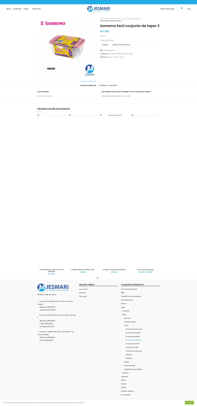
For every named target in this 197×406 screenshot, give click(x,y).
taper (122, 57)
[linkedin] (186, 2)
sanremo (116, 57)
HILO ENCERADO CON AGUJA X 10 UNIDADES (52, 270)
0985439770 (51, 307)
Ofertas (123, 387)
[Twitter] (181, 2)
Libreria (123, 380)
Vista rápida (64, 122)
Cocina (123, 18)
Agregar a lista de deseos (121, 44)
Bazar (117, 18)
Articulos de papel (130, 322)
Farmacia (124, 303)
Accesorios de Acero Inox (134, 329)
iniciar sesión (110, 96)
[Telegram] (189, 2)
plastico (110, 57)
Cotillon (126, 362)
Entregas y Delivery (108, 85)
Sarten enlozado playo (145, 270)
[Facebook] (179, 2)
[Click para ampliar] (41, 73)
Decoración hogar (129, 365)
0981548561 (51, 321)
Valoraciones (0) (88, 85)
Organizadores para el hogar (133, 369)
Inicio (101, 18)
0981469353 (51, 337)
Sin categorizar (125, 395)
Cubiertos (129, 354)
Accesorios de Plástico (133, 18)
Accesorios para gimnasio (129, 289)
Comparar (105, 44)
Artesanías (126, 311)
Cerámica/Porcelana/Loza (134, 351)
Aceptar (189, 402)
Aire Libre (127, 318)
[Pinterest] (184, 2)
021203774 (50, 326)
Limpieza (123, 384)
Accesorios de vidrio (132, 347)
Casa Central (83, 289)
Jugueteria (124, 376)
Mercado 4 (82, 293)
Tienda (107, 18)
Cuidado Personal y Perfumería (131, 296)
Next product (159, 20)
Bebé (122, 292)
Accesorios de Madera (133, 336)
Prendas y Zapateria (127, 391)
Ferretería (126, 373)
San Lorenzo (83, 296)
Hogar (112, 18)
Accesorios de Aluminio (133, 333)
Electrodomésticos (127, 300)
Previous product (154, 20)
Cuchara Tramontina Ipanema (114, 270)
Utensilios (129, 358)
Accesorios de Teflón (132, 344)
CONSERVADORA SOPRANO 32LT (82, 270)
